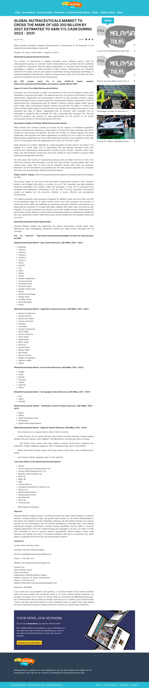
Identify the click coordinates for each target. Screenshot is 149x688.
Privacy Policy (110, 685)
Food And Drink (44, 12)
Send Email (24, 572)
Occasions (59, 12)
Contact (134, 685)
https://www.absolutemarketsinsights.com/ (39, 583)
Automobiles (28, 12)
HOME (17, 12)
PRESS (119, 12)
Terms (98, 685)
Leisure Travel (107, 12)
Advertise (123, 685)
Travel (95, 12)
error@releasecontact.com (82, 597)
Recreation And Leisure (78, 12)
